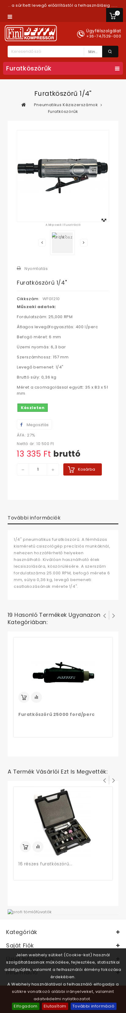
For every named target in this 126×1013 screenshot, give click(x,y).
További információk (34, 517)
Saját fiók (20, 945)
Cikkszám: (28, 299)
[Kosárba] (23, 697)
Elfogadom (25, 1006)
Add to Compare (36, 697)
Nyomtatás (36, 268)
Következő (84, 242)
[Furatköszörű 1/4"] (62, 242)
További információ (93, 1006)
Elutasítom (55, 1006)
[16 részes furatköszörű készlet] (63, 822)
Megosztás (37, 425)
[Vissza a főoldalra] (23, 104)
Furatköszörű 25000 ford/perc (56, 714)
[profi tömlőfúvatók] (30, 911)
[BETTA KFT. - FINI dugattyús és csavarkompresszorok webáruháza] (31, 33)
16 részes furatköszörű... (45, 864)
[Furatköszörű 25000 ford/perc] (63, 672)
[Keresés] (110, 51)
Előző (42, 242)
